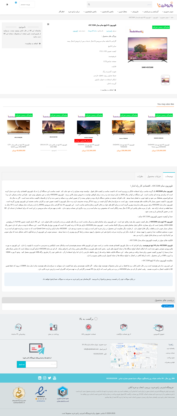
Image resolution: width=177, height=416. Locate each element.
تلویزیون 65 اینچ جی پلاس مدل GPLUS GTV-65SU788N (53, 146)
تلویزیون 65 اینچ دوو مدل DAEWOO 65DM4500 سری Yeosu (158, 146)
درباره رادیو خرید (74, 12)
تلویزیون (75, 31)
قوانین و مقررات (169, 362)
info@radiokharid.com (91, 349)
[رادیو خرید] (165, 4)
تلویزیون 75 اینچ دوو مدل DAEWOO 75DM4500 (123, 146)
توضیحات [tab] (169, 176)
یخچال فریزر (123, 12)
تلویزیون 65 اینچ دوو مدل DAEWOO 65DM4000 (88, 146)
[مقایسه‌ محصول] (7, 4)
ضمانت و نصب (170, 353)
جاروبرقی (135, 12)
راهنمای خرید (171, 348)
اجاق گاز (61, 12)
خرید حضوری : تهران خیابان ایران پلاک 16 (94, 344)
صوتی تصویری (168, 12)
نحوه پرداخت (171, 358)
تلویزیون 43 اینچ (168, 306)
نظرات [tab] (140, 176)
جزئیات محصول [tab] (154, 176)
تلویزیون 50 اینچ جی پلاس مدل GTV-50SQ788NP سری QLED (18, 146)
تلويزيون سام (165, 266)
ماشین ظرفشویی (91, 12)
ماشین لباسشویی (108, 12)
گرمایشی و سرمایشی (151, 12)
